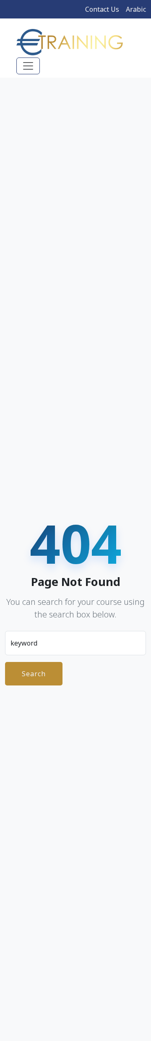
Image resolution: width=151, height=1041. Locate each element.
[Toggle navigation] (28, 66)
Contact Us (102, 9)
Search (34, 673)
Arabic (136, 9)
